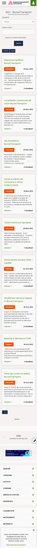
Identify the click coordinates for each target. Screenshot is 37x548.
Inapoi (17, 419)
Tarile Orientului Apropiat (17, 222)
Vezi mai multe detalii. (16, 545)
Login (33, 3)
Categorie (5, 17)
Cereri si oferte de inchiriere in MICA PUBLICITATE (13, 182)
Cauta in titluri (7, 27)
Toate (5, 51)
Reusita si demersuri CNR (17, 338)
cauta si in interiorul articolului (15, 38)
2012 (12, 51)
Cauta (18, 43)
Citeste (7, 88)
